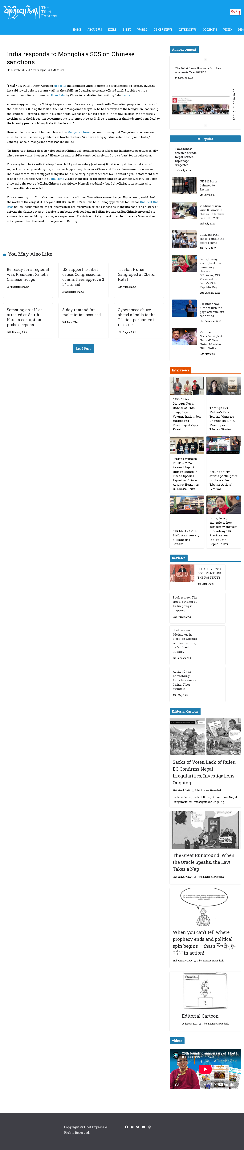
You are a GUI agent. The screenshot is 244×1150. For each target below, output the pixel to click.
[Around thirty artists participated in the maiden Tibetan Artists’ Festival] (223, 445)
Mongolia (59, 85)
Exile (112, 29)
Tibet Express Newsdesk (208, 790)
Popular (207, 139)
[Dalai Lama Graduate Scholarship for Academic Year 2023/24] (201, 106)
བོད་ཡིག (235, 12)
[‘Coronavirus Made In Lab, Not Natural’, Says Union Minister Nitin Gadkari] (184, 336)
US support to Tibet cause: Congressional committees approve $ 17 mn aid (83, 277)
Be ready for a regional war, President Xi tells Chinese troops (28, 274)
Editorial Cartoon (200, 1016)
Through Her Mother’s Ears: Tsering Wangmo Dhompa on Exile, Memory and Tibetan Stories (222, 418)
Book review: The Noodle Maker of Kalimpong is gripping (185, 603)
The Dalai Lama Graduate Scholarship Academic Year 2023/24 (200, 70)
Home (77, 29)
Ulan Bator (58, 95)
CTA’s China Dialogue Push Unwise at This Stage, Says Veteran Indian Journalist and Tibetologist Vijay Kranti (187, 414)
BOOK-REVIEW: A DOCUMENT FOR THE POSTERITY (209, 573)
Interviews (188, 29)
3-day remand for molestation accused (81, 312)
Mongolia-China (78, 132)
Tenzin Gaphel (39, 69)
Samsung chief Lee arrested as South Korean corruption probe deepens (25, 317)
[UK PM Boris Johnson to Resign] (184, 185)
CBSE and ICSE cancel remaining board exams (212, 239)
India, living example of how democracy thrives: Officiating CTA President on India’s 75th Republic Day (211, 273)
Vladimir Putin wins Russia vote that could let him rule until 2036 (212, 212)
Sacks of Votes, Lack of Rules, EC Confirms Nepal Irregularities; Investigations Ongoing (204, 772)
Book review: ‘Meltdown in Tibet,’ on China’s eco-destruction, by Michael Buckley (185, 641)
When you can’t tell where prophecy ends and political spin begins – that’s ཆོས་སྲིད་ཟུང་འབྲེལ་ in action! (205, 942)
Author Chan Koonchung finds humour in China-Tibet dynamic (184, 680)
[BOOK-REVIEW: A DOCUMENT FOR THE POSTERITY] (182, 577)
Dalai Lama (56, 179)
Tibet (127, 29)
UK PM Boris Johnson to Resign (208, 185)
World (142, 29)
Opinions (210, 29)
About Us (94, 29)
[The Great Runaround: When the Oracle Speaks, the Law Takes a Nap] (205, 830)
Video (227, 29)
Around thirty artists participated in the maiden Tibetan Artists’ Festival (223, 480)
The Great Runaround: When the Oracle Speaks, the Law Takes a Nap (203, 862)
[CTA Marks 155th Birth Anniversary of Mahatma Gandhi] (187, 505)
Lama (126, 95)
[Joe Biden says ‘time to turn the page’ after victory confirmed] (184, 308)
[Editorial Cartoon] (205, 990)
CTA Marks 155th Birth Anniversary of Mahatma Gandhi (186, 537)
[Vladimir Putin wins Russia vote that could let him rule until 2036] (184, 210)
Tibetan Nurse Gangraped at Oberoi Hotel (137, 274)
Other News (163, 29)
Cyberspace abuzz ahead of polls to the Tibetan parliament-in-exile (137, 317)
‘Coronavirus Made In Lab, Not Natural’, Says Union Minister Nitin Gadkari (211, 340)
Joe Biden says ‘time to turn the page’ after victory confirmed (212, 310)
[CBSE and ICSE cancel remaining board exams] (184, 239)
